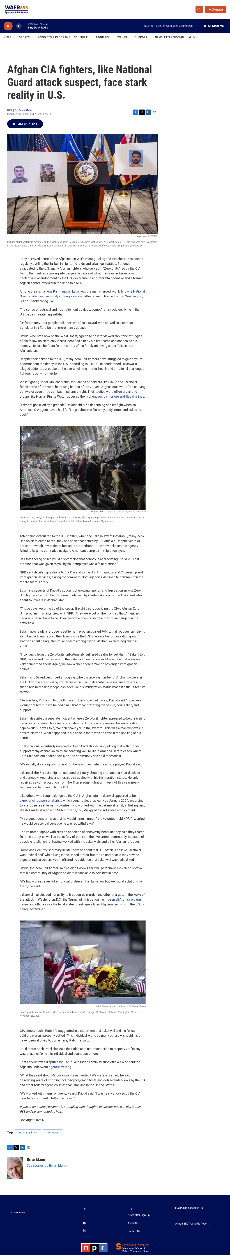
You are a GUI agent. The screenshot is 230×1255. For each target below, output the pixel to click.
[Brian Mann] (15, 1168)
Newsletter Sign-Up (170, 37)
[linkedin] (84, 1230)
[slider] (24, 26)
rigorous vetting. (60, 1067)
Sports (24, 37)
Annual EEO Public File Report (191, 1223)
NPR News (52, 1132)
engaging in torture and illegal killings (118, 396)
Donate (217, 9)
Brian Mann (25, 110)
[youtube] (84, 1223)
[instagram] (84, 1209)
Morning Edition (28, 1132)
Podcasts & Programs (54, 37)
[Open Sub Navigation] (14, 37)
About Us (102, 37)
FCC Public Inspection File (189, 1208)
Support (141, 37)
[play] (8, 26)
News (7, 37)
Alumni (193, 37)
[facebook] (84, 1216)
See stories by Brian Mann (47, 1165)
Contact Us (134, 1231)
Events (122, 37)
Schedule (81, 37)
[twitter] (131, 1209)
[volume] (19, 26)
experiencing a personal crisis (41, 800)
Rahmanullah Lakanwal (69, 291)
